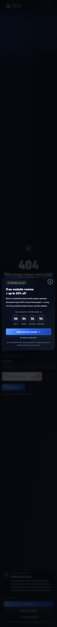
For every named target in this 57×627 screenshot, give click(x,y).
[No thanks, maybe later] (50, 281)
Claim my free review (27, 331)
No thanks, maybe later (28, 337)
